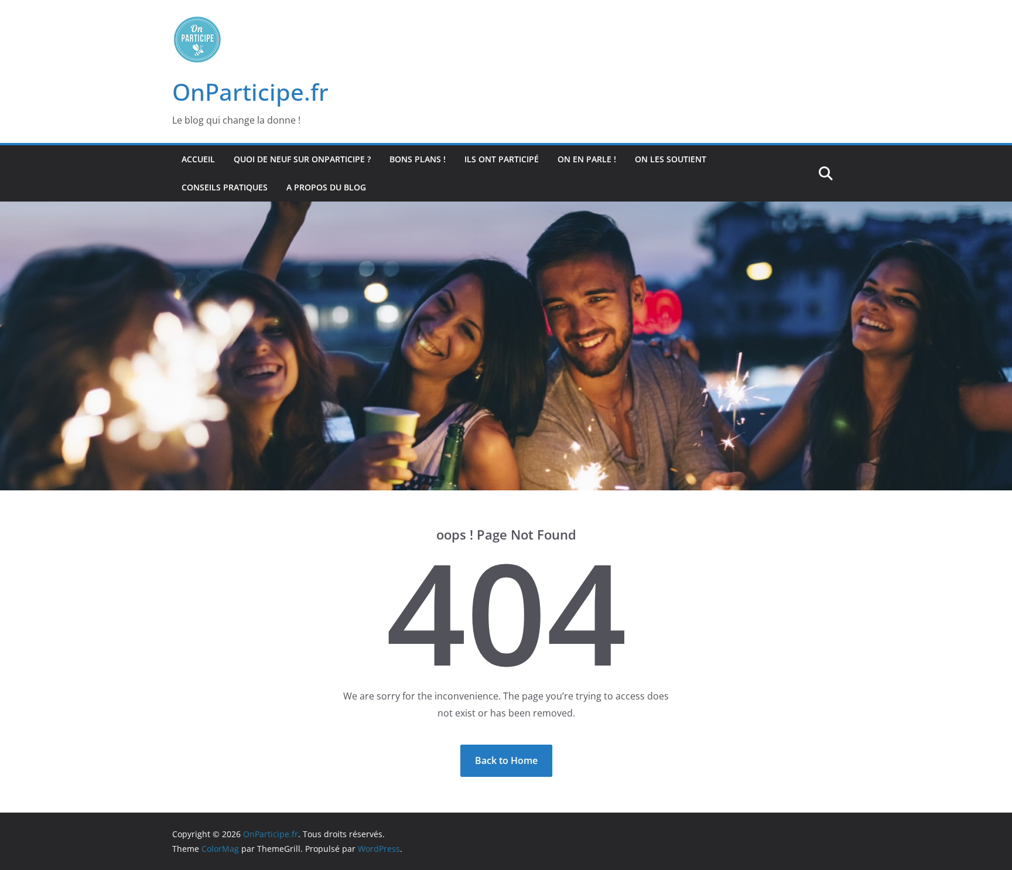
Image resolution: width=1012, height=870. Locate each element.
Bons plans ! (417, 159)
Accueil (198, 159)
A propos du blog (326, 187)
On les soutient (670, 159)
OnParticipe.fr (250, 92)
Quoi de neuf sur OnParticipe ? (302, 159)
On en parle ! (587, 159)
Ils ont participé (501, 159)
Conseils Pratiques (225, 187)
